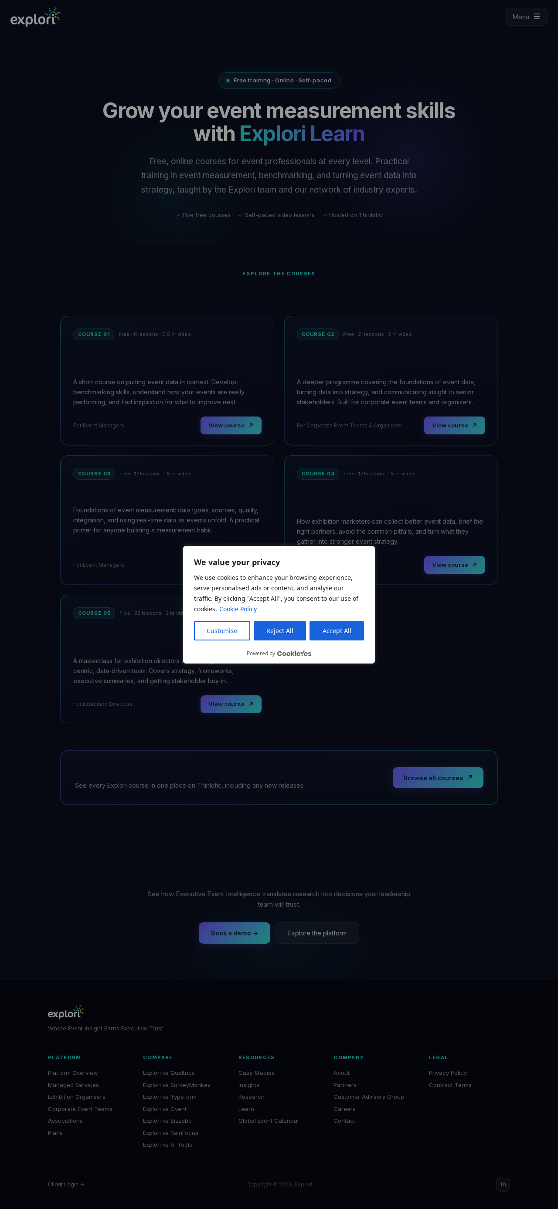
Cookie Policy (238, 609)
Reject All (279, 631)
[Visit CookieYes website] (294, 653)
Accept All (337, 631)
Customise (222, 631)
